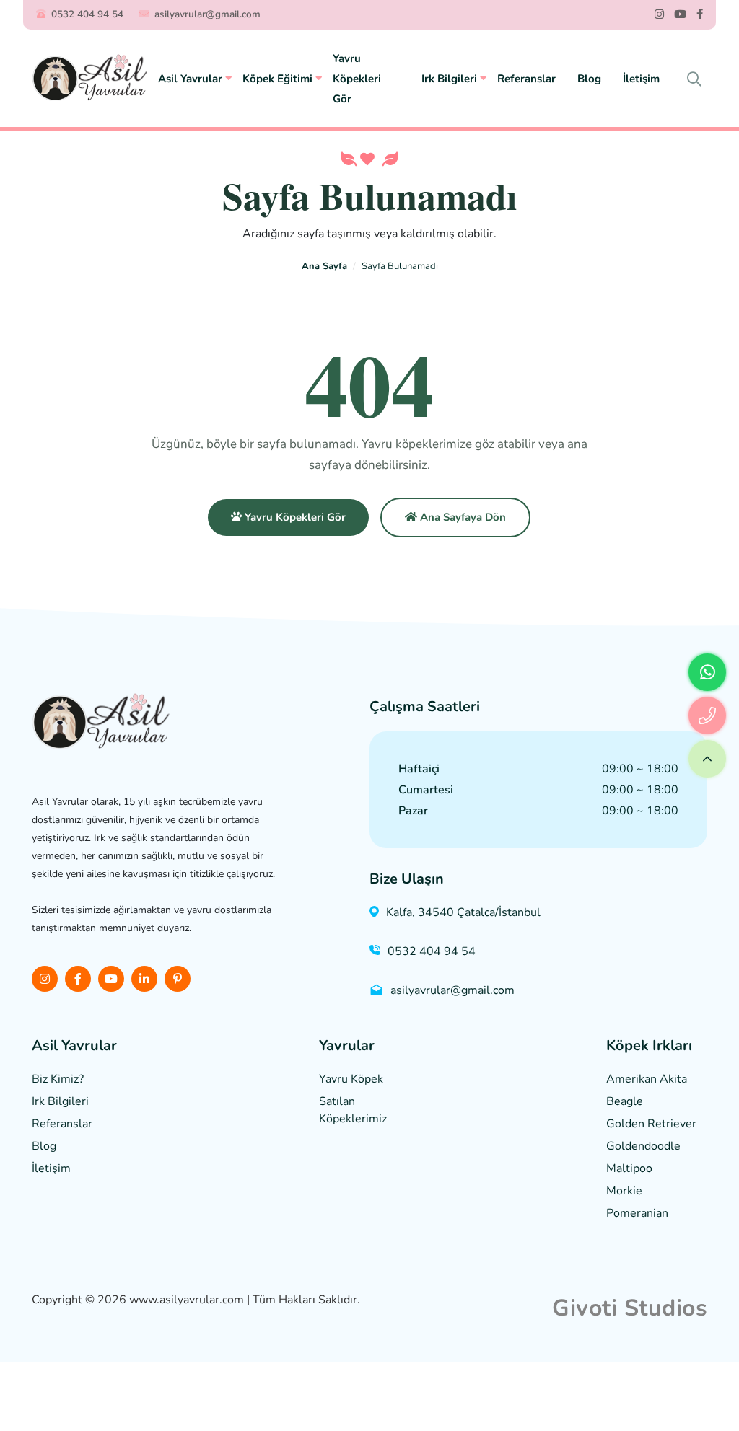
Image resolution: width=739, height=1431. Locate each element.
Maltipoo (629, 1168)
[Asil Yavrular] (89, 78)
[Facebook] (699, 14)
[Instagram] (659, 14)
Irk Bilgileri (60, 1101)
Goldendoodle (643, 1146)
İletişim (641, 78)
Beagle (624, 1101)
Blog (589, 78)
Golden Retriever (651, 1124)
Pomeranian (637, 1213)
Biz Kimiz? (58, 1079)
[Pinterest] (178, 979)
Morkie (624, 1191)
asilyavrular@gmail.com (207, 14)
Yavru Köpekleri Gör (357, 78)
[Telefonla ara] (707, 715)
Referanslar (526, 78)
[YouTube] (680, 14)
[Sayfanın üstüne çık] (707, 759)
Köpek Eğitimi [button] (278, 78)
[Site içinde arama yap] (694, 80)
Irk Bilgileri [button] (450, 78)
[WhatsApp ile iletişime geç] (707, 672)
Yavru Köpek (351, 1079)
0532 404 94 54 (87, 14)
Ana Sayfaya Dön (461, 517)
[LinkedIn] (144, 979)
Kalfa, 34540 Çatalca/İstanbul (463, 912)
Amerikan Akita (646, 1079)
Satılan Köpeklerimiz (353, 1110)
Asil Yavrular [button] (191, 78)
